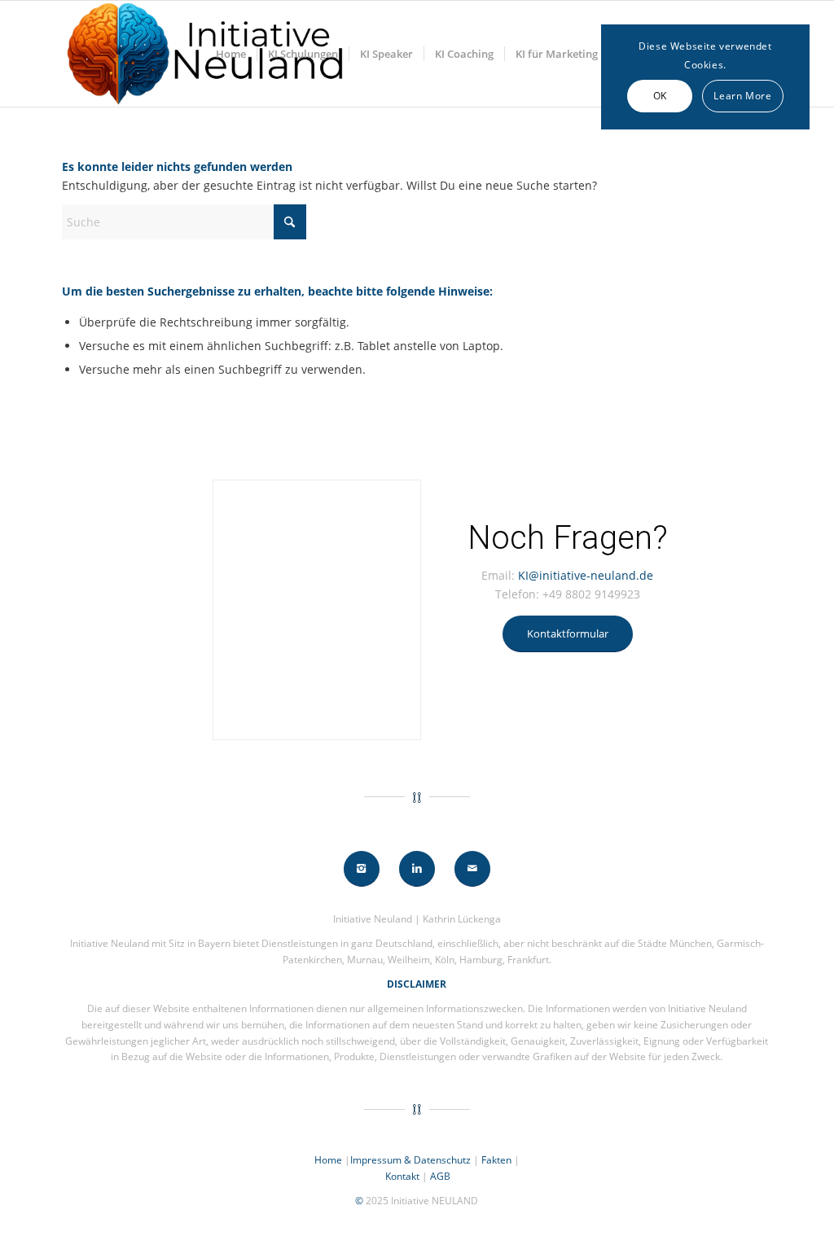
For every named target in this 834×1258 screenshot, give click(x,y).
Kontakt (402, 1176)
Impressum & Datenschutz (410, 1160)
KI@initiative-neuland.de (585, 575)
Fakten (496, 1160)
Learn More (742, 96)
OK (660, 96)
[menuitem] (231, 54)
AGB (440, 1176)
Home (328, 1160)
